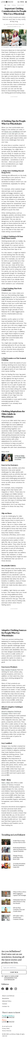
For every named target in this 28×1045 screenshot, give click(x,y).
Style (9, 5)
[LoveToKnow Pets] (8, 1021)
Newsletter (5, 998)
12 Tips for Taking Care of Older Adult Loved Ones (20, 457)
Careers (4, 1004)
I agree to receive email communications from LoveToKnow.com (11, 977)
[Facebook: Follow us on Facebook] (2, 989)
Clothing (14, 5)
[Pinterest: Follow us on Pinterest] (11, 989)
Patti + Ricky (5, 783)
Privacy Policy (6, 1028)
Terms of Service (6, 1030)
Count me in (14, 972)
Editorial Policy (6, 1001)
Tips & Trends (20, 5)
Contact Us (5, 1006)
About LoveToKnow (8, 996)
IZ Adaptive (8, 748)
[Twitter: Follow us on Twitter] (7, 989)
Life (5, 5)
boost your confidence (12, 132)
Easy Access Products (9, 670)
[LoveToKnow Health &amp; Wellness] (8, 1016)
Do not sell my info (7, 1026)
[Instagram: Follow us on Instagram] (15, 989)
